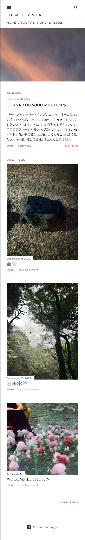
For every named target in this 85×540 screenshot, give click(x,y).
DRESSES (56, 22)
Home (11, 22)
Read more (70, 145)
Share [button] (10, 145)
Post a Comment (27, 269)
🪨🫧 (12, 264)
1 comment (24, 145)
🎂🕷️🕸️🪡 (17, 383)
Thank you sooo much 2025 (36, 105)
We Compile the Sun (28, 479)
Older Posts (69, 501)
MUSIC (42, 22)
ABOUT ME (26, 22)
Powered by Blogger (46, 527)
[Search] (75, 6)
